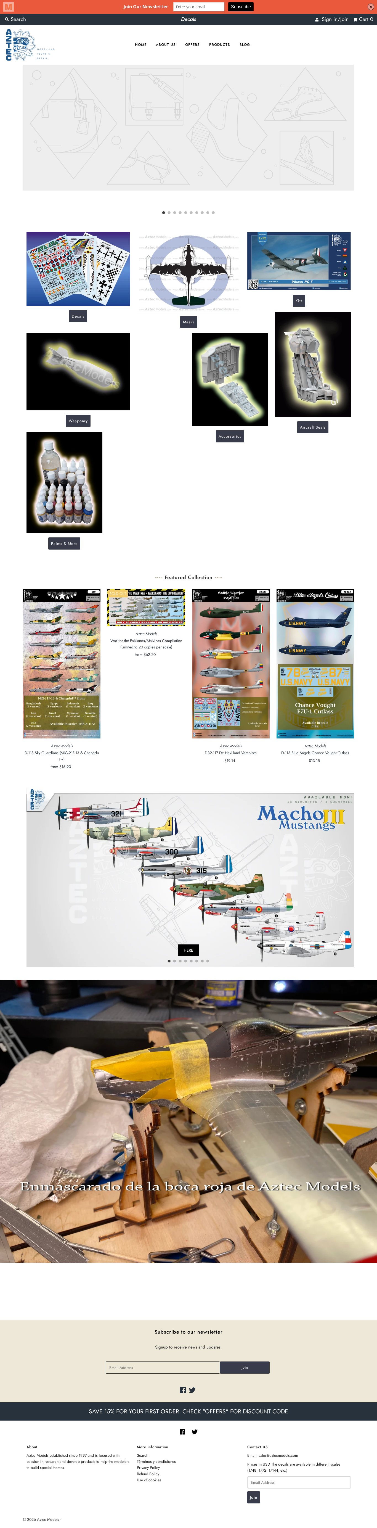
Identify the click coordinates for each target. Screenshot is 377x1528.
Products (219, 44)
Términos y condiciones (156, 1461)
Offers (192, 44)
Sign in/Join (333, 19)
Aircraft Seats (313, 427)
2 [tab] (169, 213)
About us (166, 44)
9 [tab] (208, 213)
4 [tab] (180, 213)
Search (142, 1455)
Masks (188, 322)
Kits (299, 301)
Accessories (230, 436)
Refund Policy (148, 1474)
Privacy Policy (148, 1467)
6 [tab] (191, 213)
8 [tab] (202, 213)
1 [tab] (163, 213)
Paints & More (64, 543)
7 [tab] (197, 213)
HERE (188, 950)
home (141, 44)
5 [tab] (186, 213)
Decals (78, 316)
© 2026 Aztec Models (41, 1519)
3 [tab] (174, 213)
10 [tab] (213, 213)
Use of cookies (149, 1480)
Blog (245, 44)
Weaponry (78, 420)
